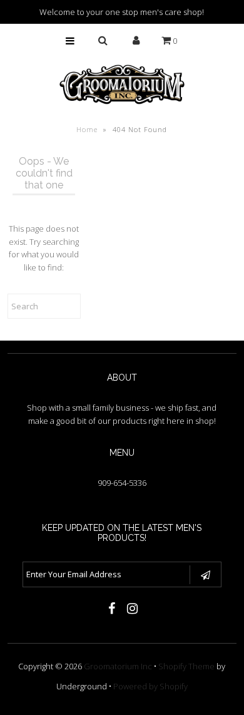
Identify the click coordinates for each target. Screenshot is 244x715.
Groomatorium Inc (118, 666)
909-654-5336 (122, 482)
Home (87, 129)
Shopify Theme (186, 666)
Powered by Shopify (150, 686)
